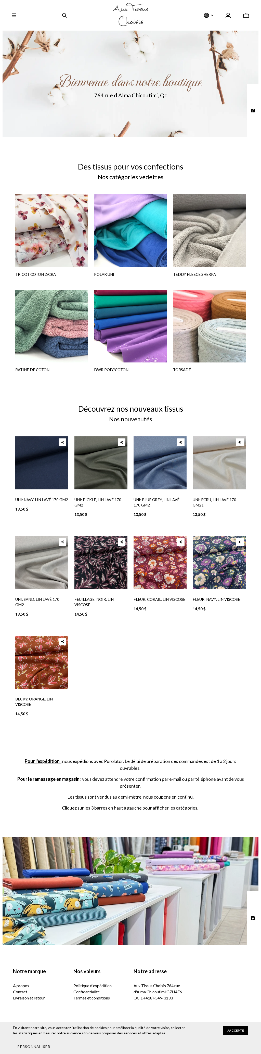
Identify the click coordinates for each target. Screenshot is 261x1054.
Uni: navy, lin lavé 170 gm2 (41, 499)
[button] (34, 1046)
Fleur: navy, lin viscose (216, 599)
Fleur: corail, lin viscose (159, 599)
